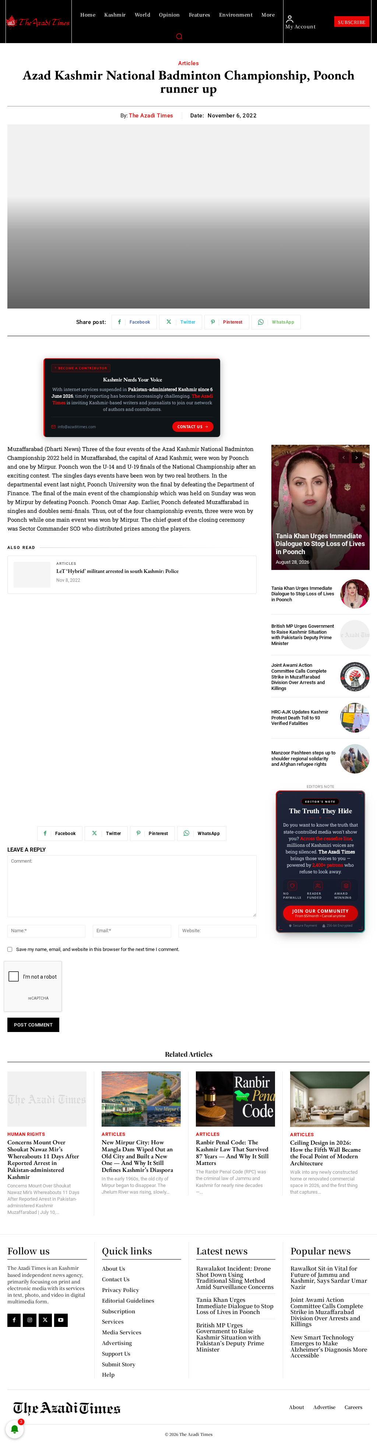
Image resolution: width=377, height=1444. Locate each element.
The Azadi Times (151, 115)
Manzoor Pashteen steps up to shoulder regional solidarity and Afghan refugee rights (303, 758)
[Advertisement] (132, 657)
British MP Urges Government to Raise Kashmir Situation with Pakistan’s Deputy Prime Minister (302, 634)
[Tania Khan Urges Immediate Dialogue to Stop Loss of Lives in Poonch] (320, 507)
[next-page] (357, 457)
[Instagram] (29, 1320)
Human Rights (26, 1134)
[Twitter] (45, 1320)
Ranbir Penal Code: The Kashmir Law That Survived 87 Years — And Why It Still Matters (232, 1152)
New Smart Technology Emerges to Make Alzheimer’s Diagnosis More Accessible (328, 1346)
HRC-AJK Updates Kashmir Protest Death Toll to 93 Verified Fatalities (299, 717)
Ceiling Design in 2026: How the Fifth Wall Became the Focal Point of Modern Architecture (325, 1152)
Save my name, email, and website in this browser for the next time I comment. (97, 949)
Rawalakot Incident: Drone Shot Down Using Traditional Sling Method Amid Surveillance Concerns (235, 1277)
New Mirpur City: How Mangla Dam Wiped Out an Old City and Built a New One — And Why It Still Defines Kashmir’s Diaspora (137, 1156)
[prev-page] (343, 457)
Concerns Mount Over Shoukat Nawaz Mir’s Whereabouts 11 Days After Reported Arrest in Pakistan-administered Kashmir (43, 1159)
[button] (179, 36)
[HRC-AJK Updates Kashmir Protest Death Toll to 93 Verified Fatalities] (355, 717)
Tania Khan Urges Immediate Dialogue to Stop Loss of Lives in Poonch (320, 544)
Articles (188, 63)
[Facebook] (14, 1320)
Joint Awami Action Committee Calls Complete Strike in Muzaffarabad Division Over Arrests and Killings (299, 676)
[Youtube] (60, 1320)
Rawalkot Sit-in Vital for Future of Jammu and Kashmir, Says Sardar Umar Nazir (328, 1277)
